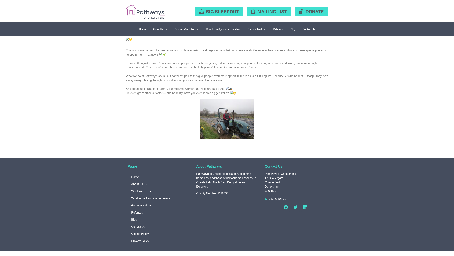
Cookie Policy (140, 233)
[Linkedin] (305, 207)
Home (142, 29)
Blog (292, 29)
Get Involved (255, 29)
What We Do (139, 191)
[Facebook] (285, 207)
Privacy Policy (140, 240)
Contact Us (309, 29)
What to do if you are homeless (223, 29)
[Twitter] (295, 207)
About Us (158, 29)
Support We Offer (184, 29)
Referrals (278, 29)
